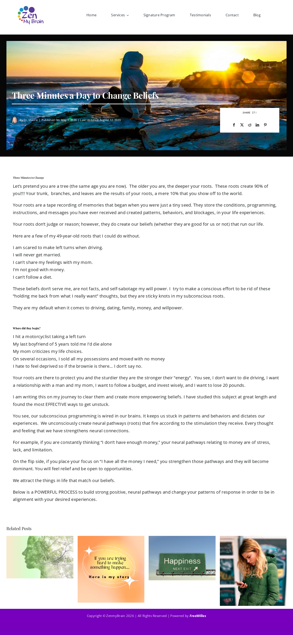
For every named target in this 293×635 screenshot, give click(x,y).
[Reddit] (250, 125)
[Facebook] (234, 125)
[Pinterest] (265, 125)
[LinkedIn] (257, 125)
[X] (242, 125)
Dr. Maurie (31, 120)
